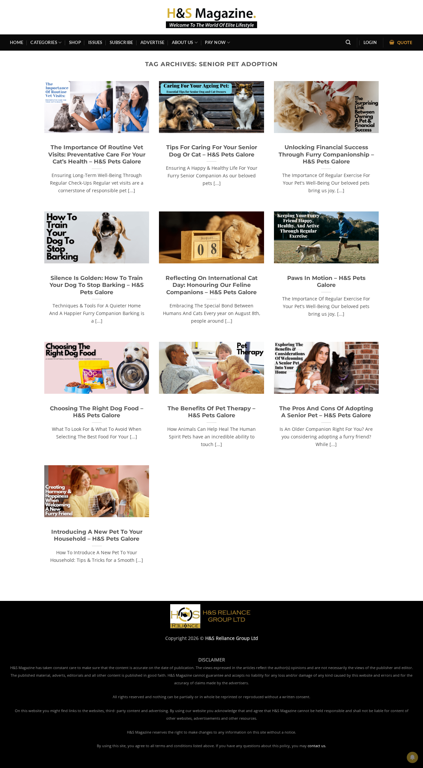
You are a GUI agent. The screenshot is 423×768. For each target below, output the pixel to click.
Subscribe (121, 42)
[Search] (348, 42)
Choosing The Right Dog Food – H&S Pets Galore (96, 412)
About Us (182, 42)
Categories (43, 42)
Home (16, 42)
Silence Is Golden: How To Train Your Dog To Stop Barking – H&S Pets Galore (97, 285)
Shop (75, 42)
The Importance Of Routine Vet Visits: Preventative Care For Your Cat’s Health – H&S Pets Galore (96, 154)
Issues (95, 42)
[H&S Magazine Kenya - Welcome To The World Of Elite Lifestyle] (211, 17)
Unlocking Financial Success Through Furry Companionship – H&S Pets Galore (326, 154)
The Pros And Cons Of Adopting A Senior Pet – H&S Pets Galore (326, 412)
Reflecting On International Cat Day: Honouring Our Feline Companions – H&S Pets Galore (211, 285)
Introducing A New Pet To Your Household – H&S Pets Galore (96, 535)
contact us (316, 746)
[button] (370, 42)
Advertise (152, 42)
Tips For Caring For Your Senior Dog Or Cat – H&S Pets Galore (211, 151)
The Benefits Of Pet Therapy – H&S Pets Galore (211, 412)
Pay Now (215, 42)
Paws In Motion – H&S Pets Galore (326, 282)
